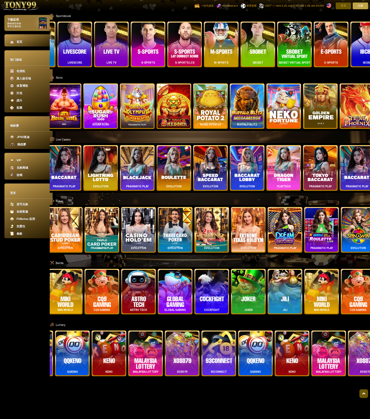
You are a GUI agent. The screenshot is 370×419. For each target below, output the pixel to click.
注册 (360, 5)
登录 (343, 5)
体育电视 (251, 5)
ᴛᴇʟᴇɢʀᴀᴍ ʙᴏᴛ (230, 5)
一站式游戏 (207, 5)
